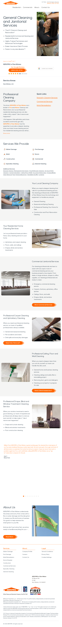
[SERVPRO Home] (10, 2)
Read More (9, 537)
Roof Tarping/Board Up (20, 174)
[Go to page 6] (33, 496)
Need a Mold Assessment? (43, 390)
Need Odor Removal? (13, 343)
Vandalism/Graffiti (32, 174)
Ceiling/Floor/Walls (26, 173)
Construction (7, 563)
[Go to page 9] (38, 496)
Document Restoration (39, 173)
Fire (10, 107)
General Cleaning (8, 571)
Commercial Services (44, 101)
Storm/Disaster (7, 560)
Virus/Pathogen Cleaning (36, 171)
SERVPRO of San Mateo (18, 105)
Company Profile (27, 551)
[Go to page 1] (24, 496)
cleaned (43, 445)
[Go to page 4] (29, 496)
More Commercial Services (43, 305)
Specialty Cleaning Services (47, 98)
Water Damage (8, 551)
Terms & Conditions (47, 551)
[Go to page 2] (25, 496)
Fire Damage (7, 554)
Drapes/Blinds (51, 173)
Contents (41, 174)
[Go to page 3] (27, 496)
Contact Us (45, 7)
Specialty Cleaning (8, 569)
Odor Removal (7, 174)
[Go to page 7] (35, 496)
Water (17, 107)
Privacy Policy (45, 554)
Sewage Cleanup (8, 171)
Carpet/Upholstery (14, 173)
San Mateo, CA (8, 84)
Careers (24, 554)
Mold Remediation (44, 105)
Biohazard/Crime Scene (21, 171)
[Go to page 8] (37, 496)
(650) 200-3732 (53, 3)
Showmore (6, 133)
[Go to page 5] (31, 496)
